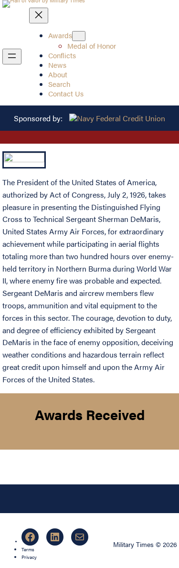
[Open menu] (11, 56)
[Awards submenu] (78, 36)
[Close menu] (38, 15)
